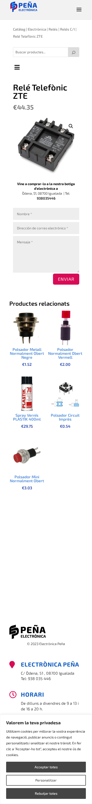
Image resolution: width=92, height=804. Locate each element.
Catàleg (19, 29)
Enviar (66, 279)
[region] (46, 759)
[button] (70, 126)
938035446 (46, 198)
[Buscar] (73, 52)
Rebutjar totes (46, 793)
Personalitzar (46, 780)
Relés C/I (67, 29)
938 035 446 (39, 678)
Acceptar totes (46, 767)
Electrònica (37, 29)
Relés (53, 29)
